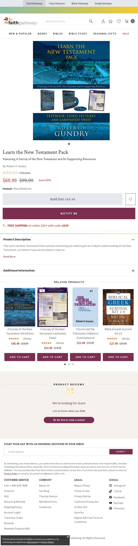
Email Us (9, 491)
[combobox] (69, 21)
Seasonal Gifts (104, 33)
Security (78, 512)
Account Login (12, 512)
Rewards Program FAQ (17, 528)
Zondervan (45, 507)
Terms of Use (81, 491)
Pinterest (119, 508)
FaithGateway (34, 3)
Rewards (9, 523)
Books (42, 33)
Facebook (119, 497)
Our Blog (44, 491)
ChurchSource (57, 3)
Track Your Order (13, 517)
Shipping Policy (13, 507)
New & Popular (20, 33)
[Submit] (90, 21)
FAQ (6, 496)
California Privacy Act (86, 501)
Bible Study (78, 33)
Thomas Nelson (48, 496)
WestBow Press (48, 501)
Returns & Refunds (14, 501)
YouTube (118, 503)
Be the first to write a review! (69, 420)
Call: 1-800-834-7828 (15, 485)
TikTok (118, 491)
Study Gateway (103, 3)
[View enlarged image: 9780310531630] (71, 90)
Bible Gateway (80, 3)
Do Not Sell (80, 507)
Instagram (120, 485)
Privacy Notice (82, 496)
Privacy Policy (11, 473)
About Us (44, 485)
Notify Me (69, 213)
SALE (126, 33)
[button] (69, 144)
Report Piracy (82, 485)
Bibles (58, 33)
